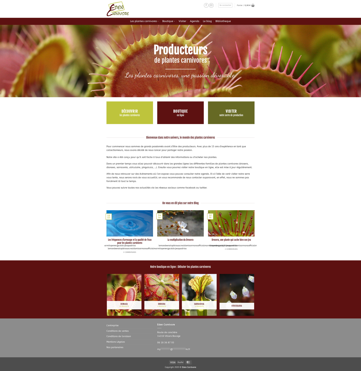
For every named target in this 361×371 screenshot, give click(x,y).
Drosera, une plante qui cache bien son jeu (231, 239)
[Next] (255, 235)
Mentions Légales (115, 341)
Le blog (207, 21)
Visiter (182, 21)
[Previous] (106, 235)
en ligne (180, 115)
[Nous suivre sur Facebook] (206, 5)
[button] (225, 5)
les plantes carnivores (130, 115)
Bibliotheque (223, 21)
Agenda (194, 21)
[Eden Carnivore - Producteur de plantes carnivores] (120, 9)
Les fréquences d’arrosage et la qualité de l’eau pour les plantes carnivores (129, 241)
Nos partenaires (114, 347)
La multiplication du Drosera (180, 239)
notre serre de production (231, 115)
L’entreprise (112, 325)
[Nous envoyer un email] (211, 5)
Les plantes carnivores (143, 21)
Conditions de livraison (118, 336)
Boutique (167, 21)
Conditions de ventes (117, 331)
